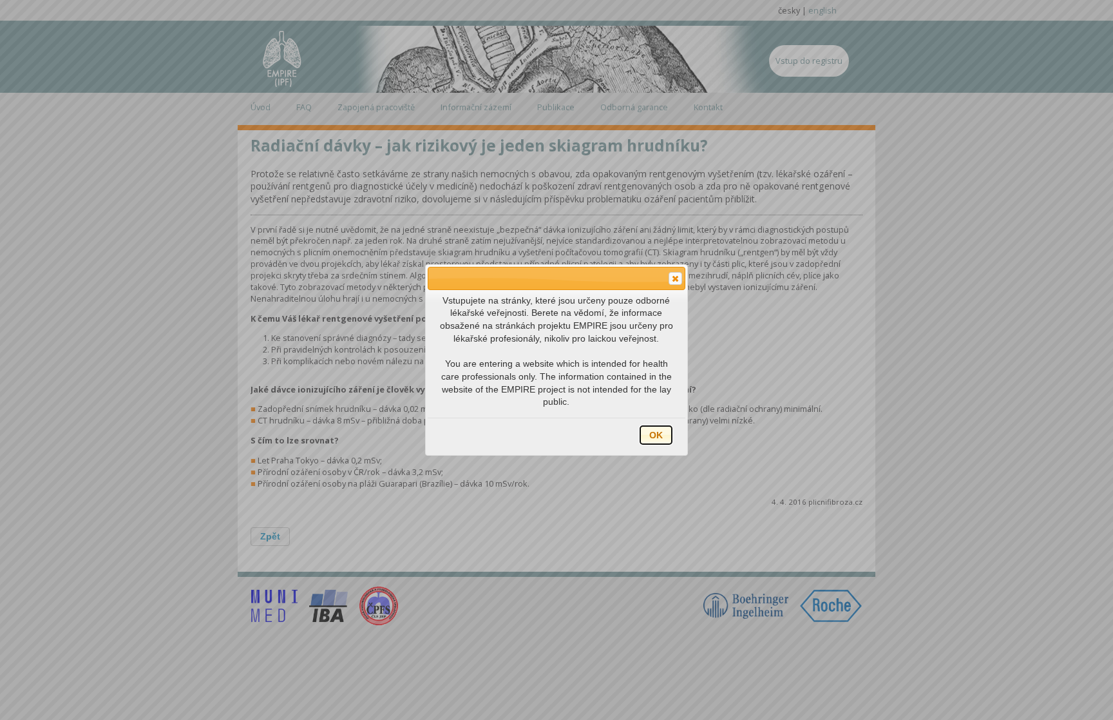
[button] (675, 278)
